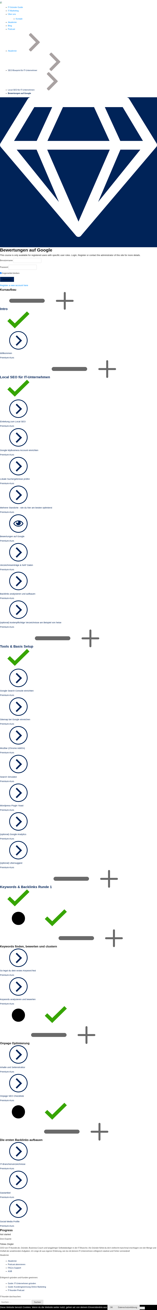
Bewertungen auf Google (12, 536)
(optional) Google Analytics (13, 834)
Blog (10, 26)
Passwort (4, 267)
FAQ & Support (14, 1268)
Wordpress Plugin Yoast (11, 805)
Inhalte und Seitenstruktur (12, 1067)
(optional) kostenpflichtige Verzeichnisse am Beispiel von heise (30, 622)
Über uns (12, 14)
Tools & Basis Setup (17, 646)
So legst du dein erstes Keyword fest (18, 970)
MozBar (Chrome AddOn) (12, 748)
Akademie (12, 22)
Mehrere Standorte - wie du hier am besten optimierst (26, 507)
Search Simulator (8, 777)
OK (111, 1307)
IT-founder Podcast (16, 1290)
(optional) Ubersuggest (11, 863)
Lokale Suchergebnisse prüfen (15, 479)
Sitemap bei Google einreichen (15, 719)
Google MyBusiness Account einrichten (19, 450)
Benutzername (6, 260)
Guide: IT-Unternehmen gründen (22, 1283)
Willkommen (6, 353)
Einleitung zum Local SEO (13, 421)
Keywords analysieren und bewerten (18, 999)
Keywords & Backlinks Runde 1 (26, 887)
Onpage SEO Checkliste (12, 1096)
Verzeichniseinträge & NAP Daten (16, 565)
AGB (10, 1271)
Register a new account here (14, 285)
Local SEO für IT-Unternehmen (21, 90)
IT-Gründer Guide (15, 7)
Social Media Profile (10, 1221)
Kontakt (19, 19)
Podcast (11, 29)
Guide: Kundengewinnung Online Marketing (27, 1287)
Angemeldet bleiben (11, 273)
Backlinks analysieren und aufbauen (17, 594)
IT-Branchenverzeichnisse (12, 1164)
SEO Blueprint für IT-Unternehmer (22, 70)
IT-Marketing (13, 11)
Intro (4, 309)
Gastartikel (5, 1193)
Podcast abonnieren (16, 1264)
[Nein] (142, 1308)
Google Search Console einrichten (17, 691)
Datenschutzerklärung (127, 1307)
